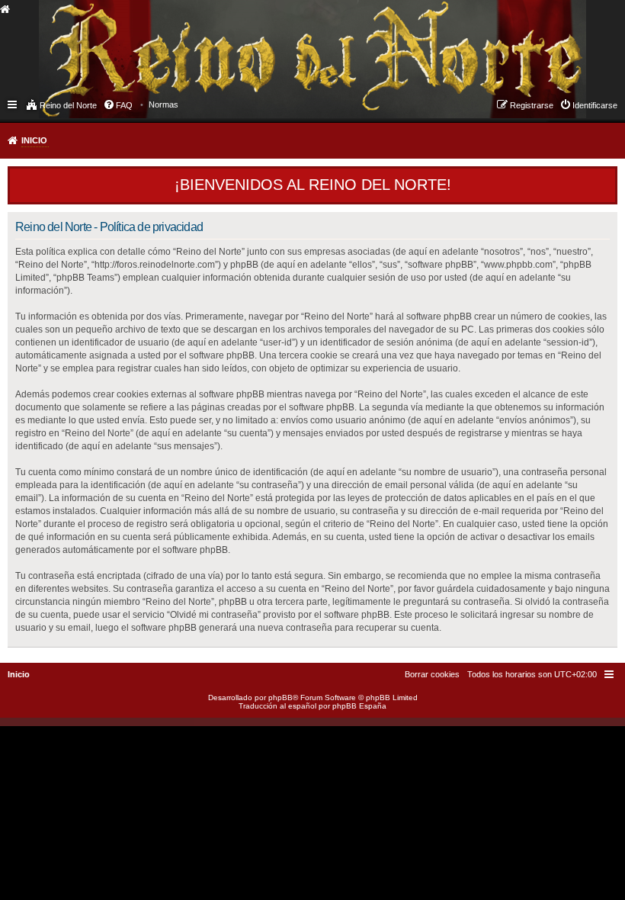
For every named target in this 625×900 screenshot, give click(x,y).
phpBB (280, 697)
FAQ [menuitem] (124, 105)
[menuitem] (163, 104)
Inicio (34, 140)
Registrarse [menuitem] (531, 105)
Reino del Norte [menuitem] (68, 105)
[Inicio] (125, 43)
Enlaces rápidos (13, 103)
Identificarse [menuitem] (594, 105)
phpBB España (359, 706)
